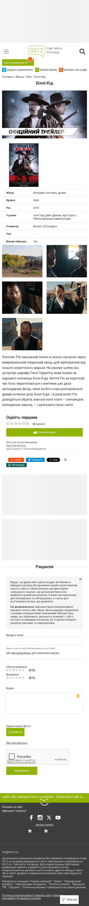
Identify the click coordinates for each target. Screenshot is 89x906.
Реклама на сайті (12, 807)
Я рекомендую (46, 432)
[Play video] (44, 114)
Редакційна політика (28, 898)
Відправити (21, 770)
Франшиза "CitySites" (14, 810)
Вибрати (17, 731)
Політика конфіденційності (18, 895)
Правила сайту (43, 895)
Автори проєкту (45, 824)
